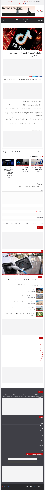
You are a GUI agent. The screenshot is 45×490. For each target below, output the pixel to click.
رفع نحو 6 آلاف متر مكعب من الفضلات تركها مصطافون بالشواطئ (23, 301)
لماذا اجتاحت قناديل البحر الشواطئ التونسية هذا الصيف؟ (25, 295)
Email (36, 457)
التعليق (41, 190)
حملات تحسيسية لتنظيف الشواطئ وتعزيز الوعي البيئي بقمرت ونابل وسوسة (22, 289)
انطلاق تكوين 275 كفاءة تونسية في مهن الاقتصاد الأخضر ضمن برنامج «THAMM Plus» (20, 313)
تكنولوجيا (27, 19)
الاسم (41, 206)
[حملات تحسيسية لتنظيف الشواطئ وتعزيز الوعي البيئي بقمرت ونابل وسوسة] (39, 290)
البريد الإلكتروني (39, 211)
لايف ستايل (12, 19)
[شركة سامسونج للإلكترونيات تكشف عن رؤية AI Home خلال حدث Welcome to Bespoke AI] (8, 159)
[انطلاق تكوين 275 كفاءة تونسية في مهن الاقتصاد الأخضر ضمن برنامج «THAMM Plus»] (39, 314)
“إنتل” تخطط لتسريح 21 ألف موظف (37, 168)
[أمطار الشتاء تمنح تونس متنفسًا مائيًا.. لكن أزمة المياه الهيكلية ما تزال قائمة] (39, 308)
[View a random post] (3, 20)
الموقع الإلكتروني (40, 217)
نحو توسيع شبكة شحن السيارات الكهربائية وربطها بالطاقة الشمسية (22, 279)
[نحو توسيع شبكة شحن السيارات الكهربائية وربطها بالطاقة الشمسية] (22, 264)
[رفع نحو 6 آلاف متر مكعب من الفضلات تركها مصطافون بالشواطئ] (39, 302)
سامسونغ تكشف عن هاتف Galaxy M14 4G (33, 151)
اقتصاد (32, 19)
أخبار (36, 19)
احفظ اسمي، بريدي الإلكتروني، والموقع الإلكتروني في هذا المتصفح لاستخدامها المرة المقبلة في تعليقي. (22, 223)
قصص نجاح (20, 21)
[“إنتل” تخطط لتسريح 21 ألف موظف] (37, 159)
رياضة (25, 21)
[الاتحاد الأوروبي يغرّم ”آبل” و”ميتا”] (22, 159)
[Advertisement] (22, 67)
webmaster (34, 58)
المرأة (29, 21)
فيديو (16, 21)
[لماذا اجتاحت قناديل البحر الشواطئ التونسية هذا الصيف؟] (39, 296)
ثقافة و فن (18, 19)
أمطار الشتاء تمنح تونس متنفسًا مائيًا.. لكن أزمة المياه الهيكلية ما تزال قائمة (22, 307)
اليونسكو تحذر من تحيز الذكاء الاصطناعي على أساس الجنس (12, 151)
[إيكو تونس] (42, 20)
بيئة (36, 21)
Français (11, 21)
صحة (33, 21)
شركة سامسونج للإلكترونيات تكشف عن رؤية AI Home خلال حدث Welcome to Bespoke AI (8, 171)
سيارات (23, 19)
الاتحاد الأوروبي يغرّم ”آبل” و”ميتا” (23, 168)
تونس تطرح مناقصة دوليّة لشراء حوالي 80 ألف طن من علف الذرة (17, 1)
